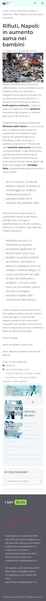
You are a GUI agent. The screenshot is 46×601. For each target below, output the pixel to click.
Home (6, 10)
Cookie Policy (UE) (13, 517)
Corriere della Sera (18, 361)
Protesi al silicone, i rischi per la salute (23, 373)
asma (8, 369)
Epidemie (7, 14)
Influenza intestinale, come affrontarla (22, 454)
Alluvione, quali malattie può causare (31, 427)
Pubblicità (9, 527)
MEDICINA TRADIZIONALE (23, 10)
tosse (26, 369)
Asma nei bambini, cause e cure (17, 344)
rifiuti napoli (17, 369)
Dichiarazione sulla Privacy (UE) (19, 522)
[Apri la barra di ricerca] (35, 3)
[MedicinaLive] (7, 3)
